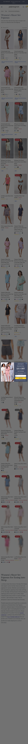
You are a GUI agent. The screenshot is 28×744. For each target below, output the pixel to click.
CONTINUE (21, 378)
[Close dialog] (26, 363)
